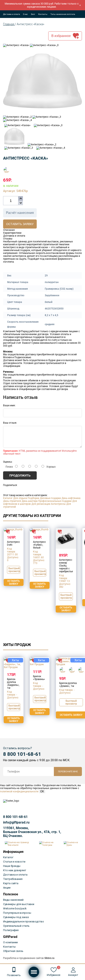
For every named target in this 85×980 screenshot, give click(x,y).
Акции (7, 887)
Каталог (8, 498)
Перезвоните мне (68, 771)
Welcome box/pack (15, 908)
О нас (25, 14)
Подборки (33, 498)
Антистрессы (58, 503)
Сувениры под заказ (16, 917)
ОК (42, 791)
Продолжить (20, 475)
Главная (9, 24)
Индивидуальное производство (23, 921)
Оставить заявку (20, 224)
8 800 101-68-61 (22, 754)
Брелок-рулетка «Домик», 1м (68, 684)
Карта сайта (10, 883)
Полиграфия (11, 930)
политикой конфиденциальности (19, 791)
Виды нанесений (13, 899)
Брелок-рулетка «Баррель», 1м (13, 683)
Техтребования (12, 878)
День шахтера (30, 501)
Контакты (42, 14)
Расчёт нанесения (20, 212)
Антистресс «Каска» (30, 24)
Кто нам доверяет (14, 870)
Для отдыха (20, 498)
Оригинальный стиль (16, 925)
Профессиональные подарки (55, 501)
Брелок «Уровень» (39, 678)
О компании (10, 942)
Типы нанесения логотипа (63, 14)
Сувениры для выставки (18, 904)
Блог (33, 14)
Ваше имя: (9, 405)
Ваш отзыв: (10, 422)
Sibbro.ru (49, 958)
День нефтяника (70, 498)
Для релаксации (40, 503)
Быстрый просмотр (14, 570)
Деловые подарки (50, 498)
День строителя (12, 501)
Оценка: (7, 461)
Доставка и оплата (11, 14)
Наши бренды (11, 865)
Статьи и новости (14, 861)
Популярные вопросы (17, 912)
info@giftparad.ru (16, 822)
